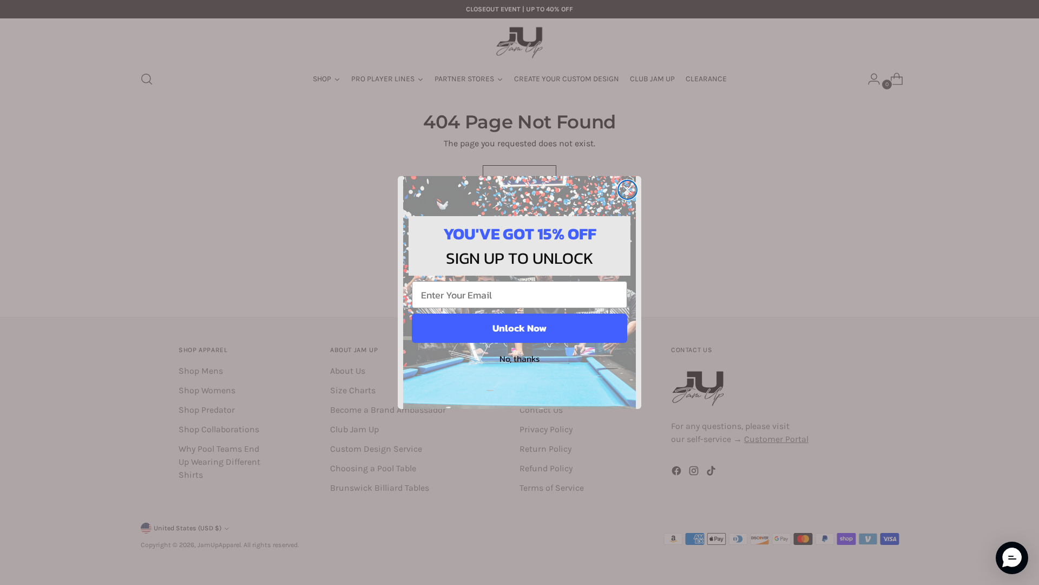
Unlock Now (519, 328)
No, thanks (519, 358)
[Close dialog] (627, 189)
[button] (1012, 558)
